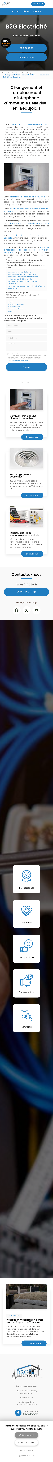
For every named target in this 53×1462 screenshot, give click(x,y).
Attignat (10, 302)
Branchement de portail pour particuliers (22, 274)
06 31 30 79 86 (26, 48)
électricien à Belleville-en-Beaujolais (27, 196)
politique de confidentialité (20, 360)
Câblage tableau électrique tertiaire (20, 279)
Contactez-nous (26, 57)
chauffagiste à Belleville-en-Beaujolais (29, 223)
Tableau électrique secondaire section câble (24, 534)
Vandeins (11, 311)
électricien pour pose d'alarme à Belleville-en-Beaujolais (26, 210)
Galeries (25, 11)
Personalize (27, 1450)
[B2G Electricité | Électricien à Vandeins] (6, 4)
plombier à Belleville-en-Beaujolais (26, 236)
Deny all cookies (27, 1442)
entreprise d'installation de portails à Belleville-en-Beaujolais (26, 250)
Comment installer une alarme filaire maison (23, 417)
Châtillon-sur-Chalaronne (17, 309)
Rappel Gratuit (38, 4)
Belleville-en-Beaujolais (25, 73)
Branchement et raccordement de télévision (23, 277)
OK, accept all (27, 1435)
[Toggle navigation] (49, 4)
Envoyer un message (26, 592)
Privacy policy (27, 1455)
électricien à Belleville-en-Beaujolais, (30, 124)
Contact (37, 11)
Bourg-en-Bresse (14, 307)
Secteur (12, 73)
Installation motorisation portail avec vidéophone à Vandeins (24, 1321)
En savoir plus (32, 437)
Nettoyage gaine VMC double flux (22, 475)
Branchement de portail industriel (19, 272)
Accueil (15, 11)
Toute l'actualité (34, 1343)
